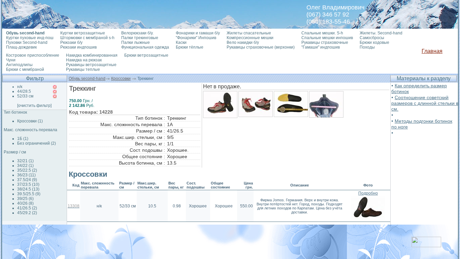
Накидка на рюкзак (84, 60)
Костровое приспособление (32, 55)
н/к (19, 86)
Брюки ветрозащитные (146, 55)
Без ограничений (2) (36, 143)
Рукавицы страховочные (324, 42)
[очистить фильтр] (34, 105)
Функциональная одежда (145, 47)
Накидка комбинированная (92, 55)
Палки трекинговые (139, 37)
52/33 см (25, 96)
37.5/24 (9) (27, 179)
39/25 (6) (25, 198)
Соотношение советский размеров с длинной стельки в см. (424, 103)
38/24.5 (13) (28, 189)
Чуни (10, 60)
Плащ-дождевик (21, 47)
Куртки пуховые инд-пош (30, 37)
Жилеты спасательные (249, 33)
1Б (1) (22, 138)
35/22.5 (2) (27, 170)
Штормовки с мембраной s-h (87, 37)
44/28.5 (24, 91)
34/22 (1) (25, 165)
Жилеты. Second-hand (381, 33)
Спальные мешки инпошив (327, 37)
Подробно (368, 193)
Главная (432, 51)
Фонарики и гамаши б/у (198, 33)
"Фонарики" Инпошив (196, 37)
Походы (367, 47)
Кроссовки (121, 78)
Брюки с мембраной (25, 69)
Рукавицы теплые (83, 69)
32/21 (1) (25, 161)
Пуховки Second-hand (26, 42)
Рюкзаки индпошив (78, 47)
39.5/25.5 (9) (28, 194)
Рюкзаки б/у (71, 42)
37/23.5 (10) (28, 184)
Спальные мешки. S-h (322, 33)
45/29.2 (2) (27, 212)
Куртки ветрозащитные (82, 33)
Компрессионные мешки (250, 37)
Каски (181, 42)
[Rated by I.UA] (426, 245)
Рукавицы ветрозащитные (91, 64)
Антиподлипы (19, 64)
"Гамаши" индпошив (320, 47)
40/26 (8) (25, 203)
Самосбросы (372, 37)
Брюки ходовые (374, 42)
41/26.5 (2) (27, 208)
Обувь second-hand (87, 78)
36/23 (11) (26, 175)
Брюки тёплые (189, 47)
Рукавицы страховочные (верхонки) (261, 47)
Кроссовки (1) (30, 121)
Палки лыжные (135, 42)
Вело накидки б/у (243, 42)
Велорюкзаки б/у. (137, 33)
